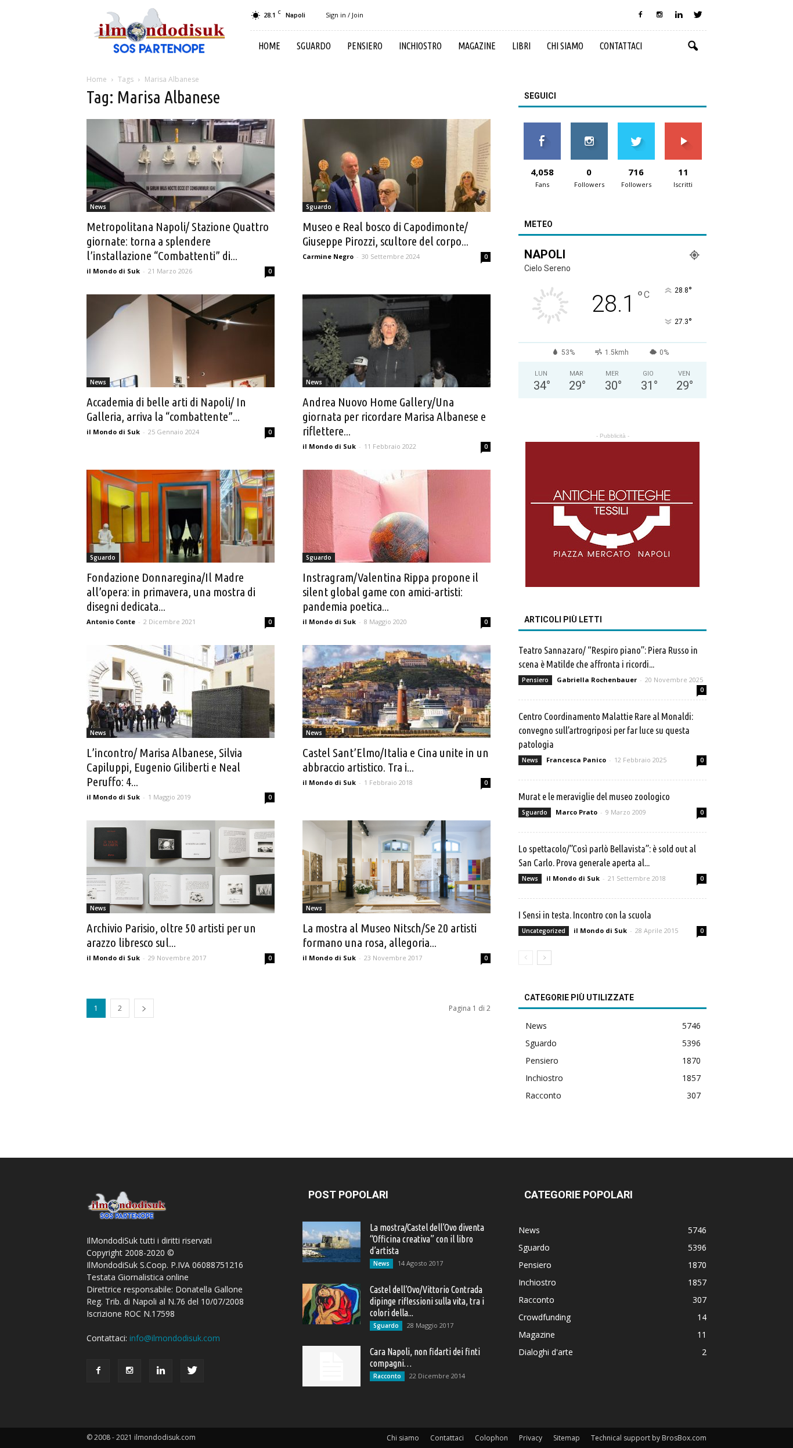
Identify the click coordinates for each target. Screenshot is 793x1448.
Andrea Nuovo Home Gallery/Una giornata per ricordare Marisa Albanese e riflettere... (394, 416)
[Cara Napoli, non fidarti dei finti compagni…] (331, 1366)
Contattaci (621, 46)
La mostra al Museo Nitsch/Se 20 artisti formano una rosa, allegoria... (389, 935)
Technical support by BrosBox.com (649, 1438)
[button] (693, 46)
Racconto (543, 1095)
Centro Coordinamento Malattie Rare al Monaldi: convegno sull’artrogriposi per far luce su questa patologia (605, 730)
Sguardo (314, 46)
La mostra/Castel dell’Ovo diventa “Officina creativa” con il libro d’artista (427, 1239)
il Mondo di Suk (113, 270)
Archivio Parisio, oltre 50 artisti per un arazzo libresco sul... (171, 935)
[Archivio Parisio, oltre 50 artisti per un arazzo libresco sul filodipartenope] (180, 866)
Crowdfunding (544, 1317)
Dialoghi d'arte (545, 1351)
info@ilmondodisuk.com (174, 1337)
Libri (521, 46)
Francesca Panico (576, 759)
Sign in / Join (344, 14)
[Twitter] (698, 15)
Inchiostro (420, 46)
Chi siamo (565, 46)
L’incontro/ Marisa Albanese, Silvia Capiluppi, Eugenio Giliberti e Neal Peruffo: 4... (164, 766)
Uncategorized (543, 931)
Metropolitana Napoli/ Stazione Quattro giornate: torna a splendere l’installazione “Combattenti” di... (177, 240)
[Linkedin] (678, 15)
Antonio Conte (110, 621)
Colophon (491, 1438)
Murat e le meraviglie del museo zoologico (594, 796)
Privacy (530, 1438)
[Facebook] (640, 15)
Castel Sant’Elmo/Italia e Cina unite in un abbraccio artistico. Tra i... (395, 759)
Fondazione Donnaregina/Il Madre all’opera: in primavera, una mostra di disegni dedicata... (170, 591)
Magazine (477, 46)
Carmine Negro (328, 256)
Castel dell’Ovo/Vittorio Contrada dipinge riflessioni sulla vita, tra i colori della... (427, 1301)
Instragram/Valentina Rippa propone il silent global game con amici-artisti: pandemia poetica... (390, 591)
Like (542, 127)
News (98, 207)
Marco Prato (576, 812)
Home (269, 46)
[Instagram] (659, 15)
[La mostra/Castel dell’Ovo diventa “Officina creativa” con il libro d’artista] (331, 1242)
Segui (589, 127)
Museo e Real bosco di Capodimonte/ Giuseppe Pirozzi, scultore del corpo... (385, 233)
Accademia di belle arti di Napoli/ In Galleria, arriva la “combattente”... (166, 409)
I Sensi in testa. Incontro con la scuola (584, 914)
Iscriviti (683, 127)
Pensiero (365, 46)
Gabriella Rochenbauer (597, 679)
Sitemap (566, 1438)
